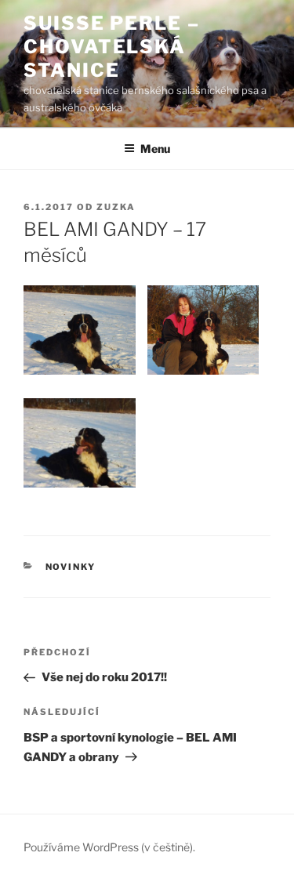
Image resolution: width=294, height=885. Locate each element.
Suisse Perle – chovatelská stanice (112, 47)
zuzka (116, 206)
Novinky (70, 566)
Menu (155, 148)
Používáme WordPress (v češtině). (109, 847)
